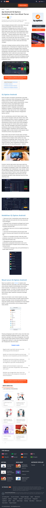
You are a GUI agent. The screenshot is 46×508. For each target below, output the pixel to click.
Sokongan (15, 498)
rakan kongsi (19, 500)
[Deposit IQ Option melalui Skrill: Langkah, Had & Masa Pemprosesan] (18, 478)
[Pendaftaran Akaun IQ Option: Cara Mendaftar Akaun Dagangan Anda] (8, 413)
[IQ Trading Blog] (6, 487)
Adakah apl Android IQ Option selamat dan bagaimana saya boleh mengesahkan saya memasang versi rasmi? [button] (15, 367)
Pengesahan (35, 498)
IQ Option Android (8, 83)
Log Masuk (4, 500)
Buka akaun (38, 29)
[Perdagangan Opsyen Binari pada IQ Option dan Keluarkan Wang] (21, 429)
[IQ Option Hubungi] (8, 429)
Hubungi (26, 500)
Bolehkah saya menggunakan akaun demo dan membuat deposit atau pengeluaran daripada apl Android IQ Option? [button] (14, 374)
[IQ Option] (37, 23)
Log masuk (4, 498)
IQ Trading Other (5, 496)
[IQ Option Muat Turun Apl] (8, 396)
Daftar (31, 496)
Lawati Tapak (38, 26)
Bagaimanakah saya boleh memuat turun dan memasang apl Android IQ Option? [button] (13, 350)
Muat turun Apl (27, 498)
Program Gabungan (25, 496)
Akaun (14, 500)
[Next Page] (5, 442)
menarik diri (37, 496)
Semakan (21, 498)
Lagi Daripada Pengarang (10, 388)
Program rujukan (12, 502)
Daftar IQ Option (23, 5)
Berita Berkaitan (8, 385)
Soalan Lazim (39, 500)
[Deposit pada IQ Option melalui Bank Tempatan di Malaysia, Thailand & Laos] (21, 413)
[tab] (15, 350)
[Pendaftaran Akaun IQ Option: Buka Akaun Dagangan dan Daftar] (21, 396)
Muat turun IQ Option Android (10, 87)
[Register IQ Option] (38, 38)
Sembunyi (15, 82)
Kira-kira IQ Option (15, 496)
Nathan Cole (10, 17)
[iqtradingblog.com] (6, 1)
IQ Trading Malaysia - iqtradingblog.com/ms (11, 506)
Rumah (3, 9)
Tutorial (7, 9)
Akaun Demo (4, 502)
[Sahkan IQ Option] (18, 472)
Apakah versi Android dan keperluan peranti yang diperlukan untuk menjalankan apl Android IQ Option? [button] (15, 355)
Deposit (10, 498)
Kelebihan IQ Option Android (10, 85)
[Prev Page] (3, 442)
